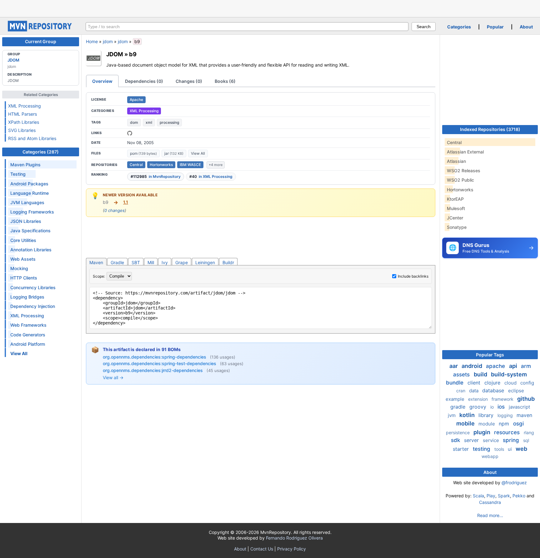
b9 (133, 54)
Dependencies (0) (144, 81)
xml (149, 122)
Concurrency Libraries (33, 287)
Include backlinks (413, 276)
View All (198, 153)
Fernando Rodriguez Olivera (294, 537)
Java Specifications (30, 230)
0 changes (114, 210)
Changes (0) (189, 81)
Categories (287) (40, 151)
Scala (478, 495)
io (492, 407)
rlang (529, 432)
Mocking (19, 268)
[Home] (40, 30)
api (513, 366)
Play (491, 495)
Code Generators (27, 334)
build (481, 374)
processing (169, 122)
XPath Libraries (23, 122)
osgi (518, 423)
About (526, 26)
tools (499, 449)
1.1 (125, 202)
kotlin (467, 415)
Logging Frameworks (32, 211)
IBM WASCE (190, 164)
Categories (459, 26)
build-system (509, 374)
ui (510, 449)
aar (454, 366)
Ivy (165, 262)
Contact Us (261, 548)
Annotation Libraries (31, 249)
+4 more (215, 165)
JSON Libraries (25, 221)
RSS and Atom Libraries (32, 138)
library (486, 415)
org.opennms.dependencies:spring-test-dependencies (160, 363)
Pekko (518, 495)
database (494, 390)
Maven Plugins (25, 164)
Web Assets (23, 259)
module (487, 424)
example (456, 399)
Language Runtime (29, 193)
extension (478, 399)
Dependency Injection (32, 306)
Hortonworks (161, 164)
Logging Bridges (27, 296)
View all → (113, 377)
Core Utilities (23, 240)
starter (461, 449)
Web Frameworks (28, 325)
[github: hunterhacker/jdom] (129, 133)
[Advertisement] (270, 8)
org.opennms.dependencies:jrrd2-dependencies (153, 370)
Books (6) (225, 81)
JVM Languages (27, 202)
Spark (504, 495)
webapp (490, 456)
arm (526, 366)
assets (462, 374)
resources (507, 432)
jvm (452, 415)
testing (482, 449)
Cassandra (490, 502)
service (491, 440)
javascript (519, 407)
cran (461, 390)
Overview (102, 81)
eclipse (516, 391)
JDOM (13, 60)
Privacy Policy (291, 548)
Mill (151, 262)
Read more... (490, 515)
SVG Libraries (22, 130)
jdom (108, 41)
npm (505, 423)
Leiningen (205, 262)
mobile (466, 423)
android (472, 366)
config (527, 383)
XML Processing (24, 105)
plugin (482, 432)
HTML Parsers (22, 114)
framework (503, 399)
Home (92, 41)
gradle (458, 407)
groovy (478, 407)
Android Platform (27, 344)
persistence (458, 432)
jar (173, 153)
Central (136, 164)
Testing (18, 174)
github (526, 398)
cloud (511, 383)
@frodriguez (514, 482)
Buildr (228, 262)
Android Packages (29, 183)
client (475, 383)
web (521, 448)
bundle (455, 383)
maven (524, 415)
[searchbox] (247, 26)
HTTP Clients (23, 277)
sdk (456, 440)
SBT (136, 262)
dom (134, 122)
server (472, 440)
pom (143, 153)
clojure (493, 383)
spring (512, 440)
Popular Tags (490, 354)
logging (506, 415)
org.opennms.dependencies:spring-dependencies (155, 356)
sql (526, 440)
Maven (96, 262)
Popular (495, 26)
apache (496, 366)
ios (502, 407)
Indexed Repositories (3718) (490, 129)
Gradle (117, 262)
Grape (181, 262)
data (474, 391)
